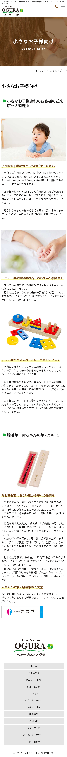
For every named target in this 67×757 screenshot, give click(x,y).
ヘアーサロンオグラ (23, 753)
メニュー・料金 (33, 679)
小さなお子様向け (33, 700)
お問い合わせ (33, 741)
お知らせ (33, 721)
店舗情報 (33, 714)
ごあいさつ (33, 672)
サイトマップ (33, 727)
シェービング (33, 686)
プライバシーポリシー (34, 734)
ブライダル (33, 693)
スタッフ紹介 (33, 707)
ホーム (39, 70)
